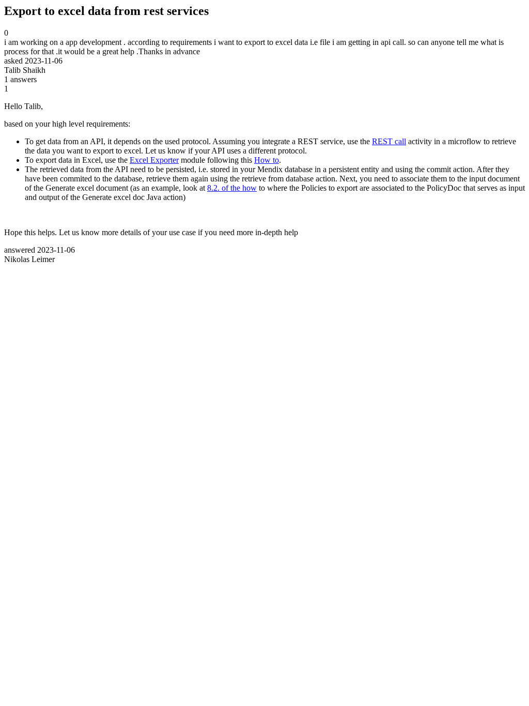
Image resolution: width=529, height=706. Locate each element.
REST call (389, 141)
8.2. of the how (232, 187)
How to (266, 160)
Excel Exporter (154, 160)
